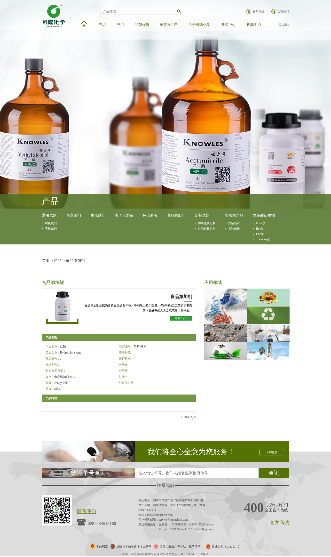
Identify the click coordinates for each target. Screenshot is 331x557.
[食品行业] (268, 305)
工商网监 (102, 546)
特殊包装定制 (206, 223)
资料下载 (258, 11)
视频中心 (254, 25)
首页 (46, 260)
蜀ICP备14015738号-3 (194, 554)
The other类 (263, 239)
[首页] (84, 23)
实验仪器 (234, 228)
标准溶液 (150, 215)
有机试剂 (51, 223)
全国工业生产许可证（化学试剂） (181, 546)
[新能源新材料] (225, 359)
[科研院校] (268, 341)
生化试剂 (98, 215)
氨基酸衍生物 (264, 215)
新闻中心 (228, 25)
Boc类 (260, 228)
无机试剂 (51, 228)
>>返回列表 (188, 417)
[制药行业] (225, 323)
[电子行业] (225, 341)
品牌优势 (142, 25)
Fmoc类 (261, 223)
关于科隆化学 (199, 25)
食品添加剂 (176, 215)
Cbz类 (260, 234)
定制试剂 (202, 215)
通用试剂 (49, 215)
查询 (274, 473)
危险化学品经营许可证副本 (133, 546)
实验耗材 (234, 223)
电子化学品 (124, 215)
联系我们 (86, 511)
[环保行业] (268, 323)
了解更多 (272, 452)
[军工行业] (268, 359)
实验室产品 (234, 215)
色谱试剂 (73, 215)
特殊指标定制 (206, 228)
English (284, 24)
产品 (102, 25)
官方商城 (283, 11)
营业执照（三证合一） (226, 546)
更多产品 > (181, 318)
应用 (120, 25)
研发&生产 (169, 25)
